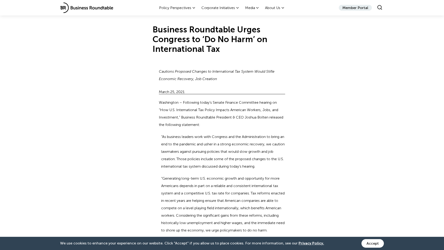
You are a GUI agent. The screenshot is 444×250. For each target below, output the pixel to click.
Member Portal (355, 8)
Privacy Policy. (311, 243)
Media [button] (250, 8)
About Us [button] (272, 8)
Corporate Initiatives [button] (218, 8)
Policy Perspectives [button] (175, 8)
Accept (373, 243)
